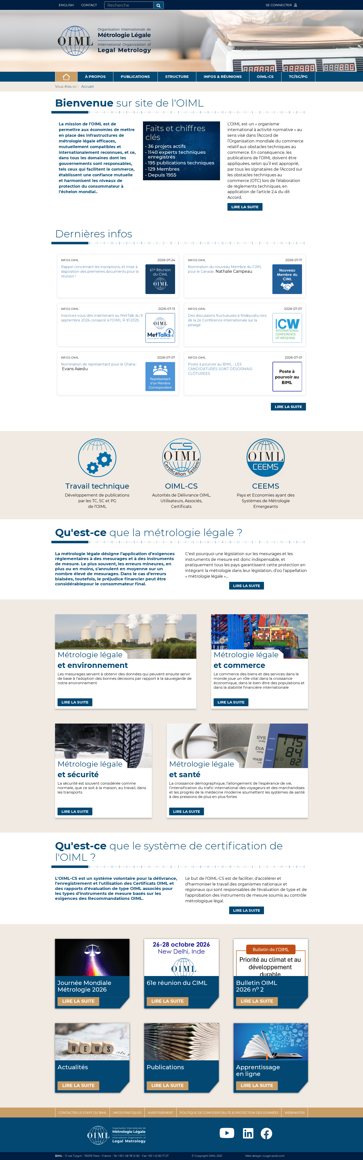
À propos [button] (95, 76)
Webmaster (295, 1113)
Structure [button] (177, 76)
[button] (66, 77)
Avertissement (160, 1113)
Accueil (87, 86)
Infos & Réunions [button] (223, 76)
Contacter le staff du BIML (83, 1113)
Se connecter (279, 5)
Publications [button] (135, 76)
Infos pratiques (127, 1113)
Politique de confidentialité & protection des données (229, 1113)
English (66, 5)
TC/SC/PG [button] (298, 76)
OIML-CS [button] (265, 76)
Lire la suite (246, 585)
